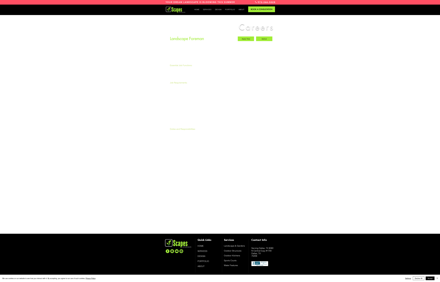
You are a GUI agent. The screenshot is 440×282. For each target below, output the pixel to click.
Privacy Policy (91, 278)
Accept (430, 278)
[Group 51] (181, 251)
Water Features (231, 265)
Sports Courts (230, 260)
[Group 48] (167, 251)
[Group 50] (177, 251)
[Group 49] (172, 251)
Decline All (418, 278)
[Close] (437, 278)
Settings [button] (408, 278)
